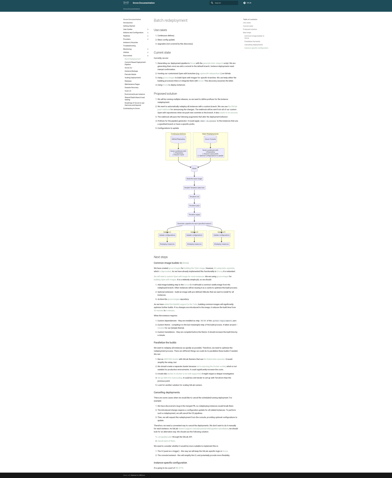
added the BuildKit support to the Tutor (180, 304)
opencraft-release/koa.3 (210, 73)
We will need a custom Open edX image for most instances (179, 276)
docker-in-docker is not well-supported (184, 374)
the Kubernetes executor (214, 359)
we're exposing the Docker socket (211, 366)
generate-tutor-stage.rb (213, 63)
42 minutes (158, 310)
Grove (192, 63)
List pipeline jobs (165, 437)
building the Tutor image (194, 268)
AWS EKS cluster (171, 359)
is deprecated (165, 271)
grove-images (169, 77)
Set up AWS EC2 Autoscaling (170, 378)
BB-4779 (179, 468)
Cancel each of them (166, 441)
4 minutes (170, 310)
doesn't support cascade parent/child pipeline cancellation (203, 428)
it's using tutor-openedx (224, 268)
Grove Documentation (131, 9)
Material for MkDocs (138, 475)
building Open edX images (165, 279)
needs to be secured (228, 112)
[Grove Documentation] (126, 3)
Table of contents (250, 19)
